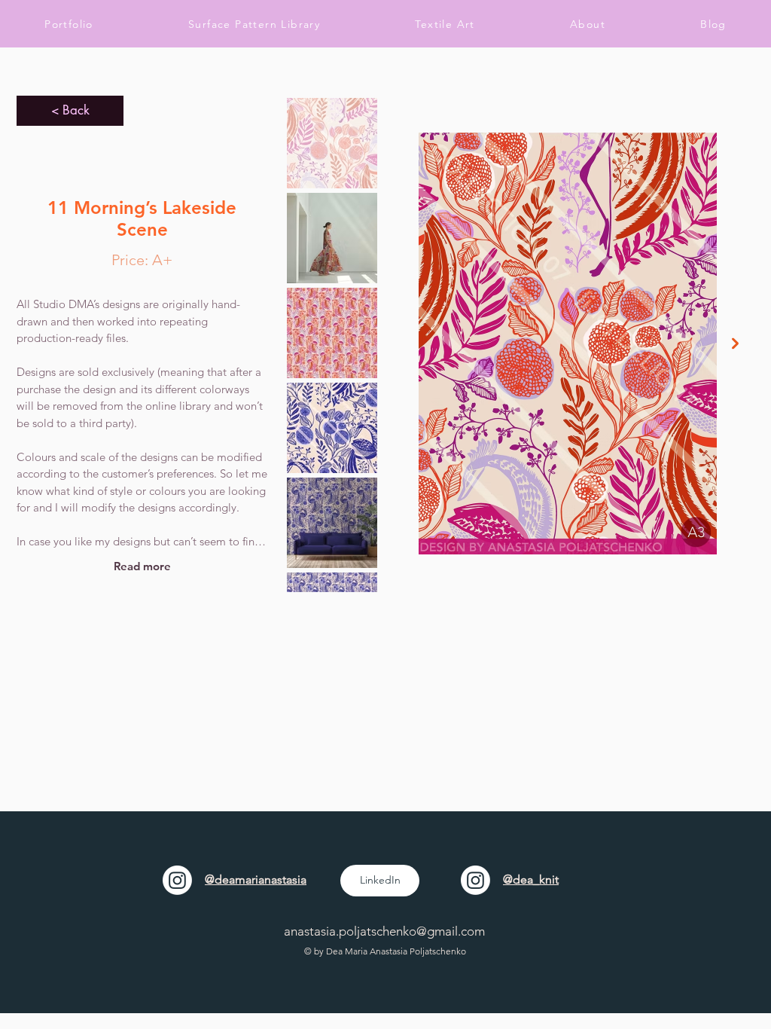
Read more (142, 566)
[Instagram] (177, 880)
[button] (445, 23)
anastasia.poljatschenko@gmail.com (384, 931)
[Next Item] (735, 343)
